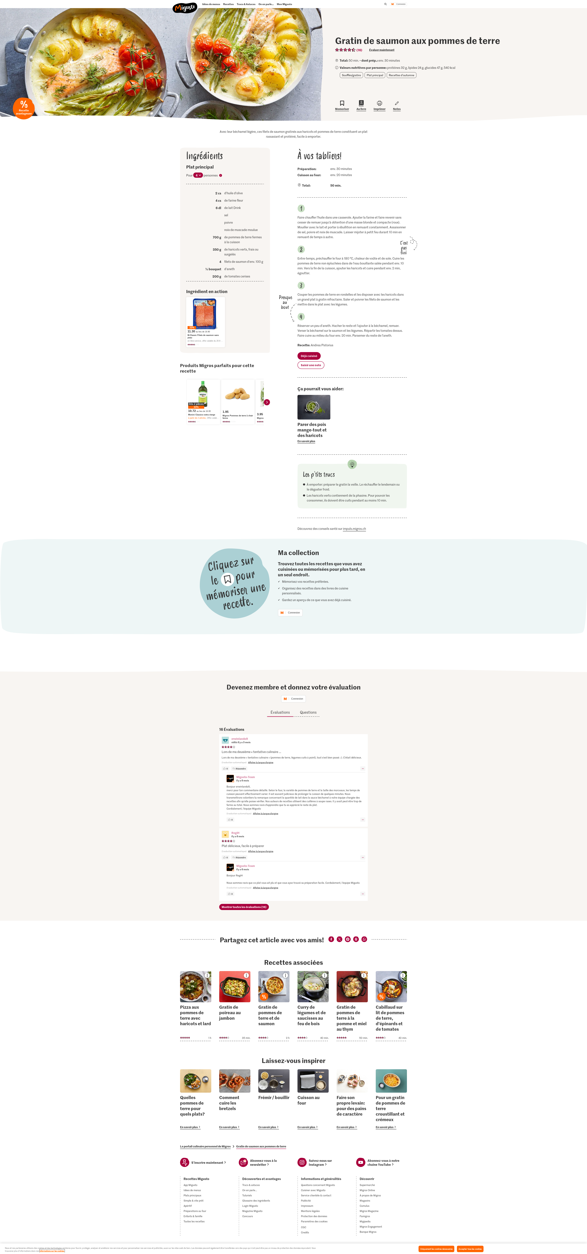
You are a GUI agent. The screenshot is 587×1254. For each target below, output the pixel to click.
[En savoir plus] (313, 432)
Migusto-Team (245, 777)
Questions (308, 712)
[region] (293, 1248)
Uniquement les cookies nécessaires (436, 1248)
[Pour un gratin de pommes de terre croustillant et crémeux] (391, 1099)
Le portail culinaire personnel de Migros (205, 1146)
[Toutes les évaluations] (345, 50)
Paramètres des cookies (314, 1221)
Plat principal (375, 75)
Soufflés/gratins (351, 75)
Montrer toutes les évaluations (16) (244, 907)
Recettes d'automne (401, 75)
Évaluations (280, 712)
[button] (225, 741)
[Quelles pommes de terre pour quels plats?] (195, 1099)
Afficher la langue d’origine (260, 762)
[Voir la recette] (195, 1006)
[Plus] (362, 768)
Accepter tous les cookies (470, 1248)
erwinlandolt (239, 739)
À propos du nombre (220, 176)
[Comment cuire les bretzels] (234, 1099)
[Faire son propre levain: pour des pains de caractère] (352, 1099)
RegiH (235, 833)
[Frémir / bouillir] (274, 1099)
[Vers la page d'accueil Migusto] (185, 5)
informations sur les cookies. (52, 1250)
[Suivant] (267, 402)
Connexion (401, 4)
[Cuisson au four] (313, 1099)
